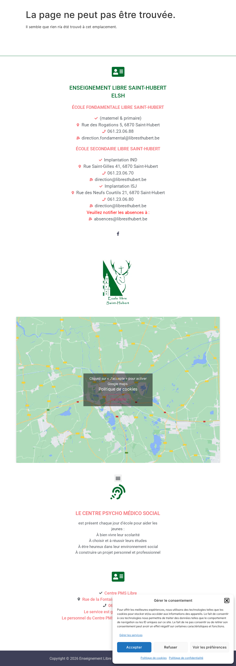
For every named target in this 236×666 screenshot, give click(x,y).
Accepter (134, 647)
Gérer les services (130, 635)
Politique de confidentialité (186, 658)
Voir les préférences (210, 647)
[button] (226, 600)
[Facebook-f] (118, 234)
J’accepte (118, 399)
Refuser (170, 647)
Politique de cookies (154, 658)
